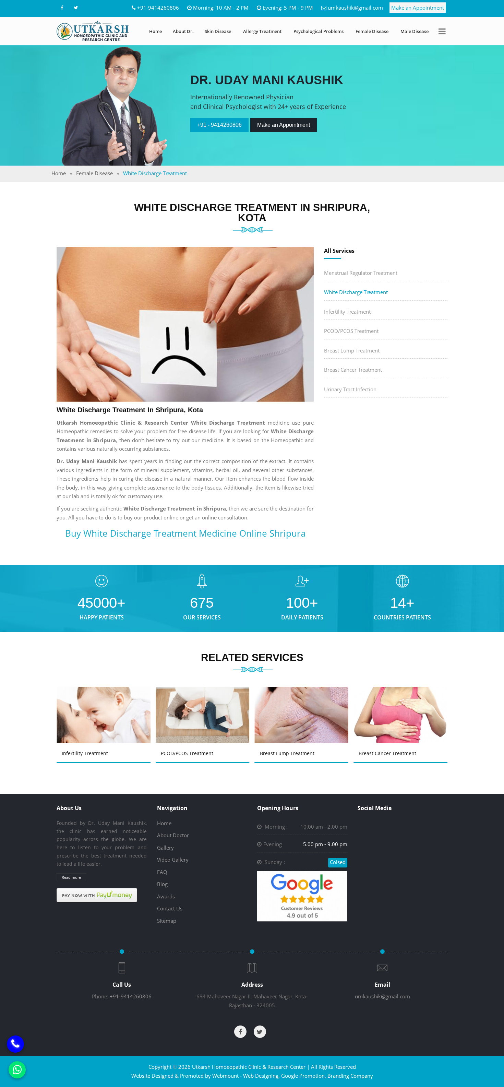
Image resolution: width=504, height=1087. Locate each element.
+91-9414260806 (158, 7)
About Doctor (173, 835)
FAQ (162, 872)
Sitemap (166, 920)
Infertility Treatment (347, 311)
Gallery (165, 847)
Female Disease (372, 31)
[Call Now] (15, 1039)
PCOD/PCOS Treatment (351, 330)
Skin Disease (218, 31)
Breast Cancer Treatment (353, 369)
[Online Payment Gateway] (97, 894)
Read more (71, 877)
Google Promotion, (303, 1075)
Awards (166, 896)
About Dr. (183, 31)
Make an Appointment (417, 7)
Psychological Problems (318, 31)
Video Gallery (173, 859)
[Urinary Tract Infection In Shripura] (402, 705)
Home (155, 31)
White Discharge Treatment (356, 292)
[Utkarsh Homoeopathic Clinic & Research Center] (93, 31)
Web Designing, (261, 1075)
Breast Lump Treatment (352, 350)
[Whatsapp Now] (17, 1069)
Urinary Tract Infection (350, 389)
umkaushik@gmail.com (355, 7)
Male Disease (414, 31)
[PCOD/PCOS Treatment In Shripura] (104, 705)
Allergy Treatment (262, 31)
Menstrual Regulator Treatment (360, 272)
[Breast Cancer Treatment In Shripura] (303, 705)
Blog (162, 884)
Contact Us (169, 908)
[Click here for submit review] (302, 895)
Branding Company (350, 1075)
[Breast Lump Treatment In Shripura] (204, 705)
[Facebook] (62, 7)
